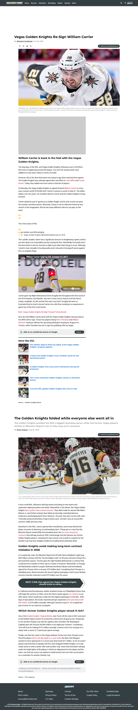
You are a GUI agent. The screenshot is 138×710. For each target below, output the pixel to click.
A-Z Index (49, 699)
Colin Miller (70, 180)
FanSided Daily (113, 691)
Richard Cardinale (24, 41)
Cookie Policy (92, 695)
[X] (121, 3)
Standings (52, 3)
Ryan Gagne (22, 430)
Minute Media (16, 704)
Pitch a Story (23, 695)
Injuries (67, 3)
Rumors (34, 3)
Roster (60, 3)
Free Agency (30, 677)
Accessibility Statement (27, 699)
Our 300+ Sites (92, 691)
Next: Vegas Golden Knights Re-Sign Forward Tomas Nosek (42, 312)
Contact (68, 691)
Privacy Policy (50, 695)
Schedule (42, 3)
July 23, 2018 (60, 235)
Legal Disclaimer (113, 695)
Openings (49, 691)
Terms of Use (70, 695)
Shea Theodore (62, 320)
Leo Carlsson (73, 594)
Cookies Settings (71, 699)
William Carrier (70, 188)
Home (20, 402)
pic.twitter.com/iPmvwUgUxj (32, 232)
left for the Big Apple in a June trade (46, 638)
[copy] (30, 46)
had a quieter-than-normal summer (39, 510)
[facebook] (125, 3)
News (27, 3)
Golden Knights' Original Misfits (39, 616)
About (20, 691)
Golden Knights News (33, 402)
